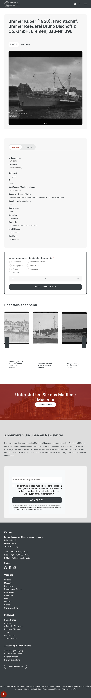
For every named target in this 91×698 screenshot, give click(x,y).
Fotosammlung (16, 167)
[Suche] (74, 4)
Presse (7, 605)
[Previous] (7, 347)
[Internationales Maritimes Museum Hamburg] (16, 4)
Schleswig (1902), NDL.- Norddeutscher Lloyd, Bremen (16, 364)
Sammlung (8, 586)
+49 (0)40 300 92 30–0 (18, 552)
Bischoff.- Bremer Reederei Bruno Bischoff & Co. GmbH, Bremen (37, 197)
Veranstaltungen (11, 657)
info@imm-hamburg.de (20, 558)
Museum (7, 583)
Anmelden (37, 500)
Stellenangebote (11, 608)
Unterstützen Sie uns (13, 589)
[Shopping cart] (78, 4)
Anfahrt (7, 623)
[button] (85, 4)
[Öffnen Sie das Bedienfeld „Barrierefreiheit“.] (3, 694)
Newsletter (9, 595)
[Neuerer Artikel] (84, 347)
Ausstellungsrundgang (13, 650)
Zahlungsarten (48, 689)
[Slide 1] (44, 123)
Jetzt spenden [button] (45, 405)
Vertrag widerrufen (69, 689)
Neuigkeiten (9, 592)
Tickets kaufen (10, 638)
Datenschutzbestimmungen (35, 509)
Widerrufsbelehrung (79, 686)
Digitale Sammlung (12, 660)
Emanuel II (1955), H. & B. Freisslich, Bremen (45, 365)
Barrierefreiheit (36, 689)
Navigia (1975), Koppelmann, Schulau (72, 365)
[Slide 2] (47, 123)
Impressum (67, 686)
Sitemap (58, 689)
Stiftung (7, 580)
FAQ (6, 598)
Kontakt (7, 601)
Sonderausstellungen (13, 654)
